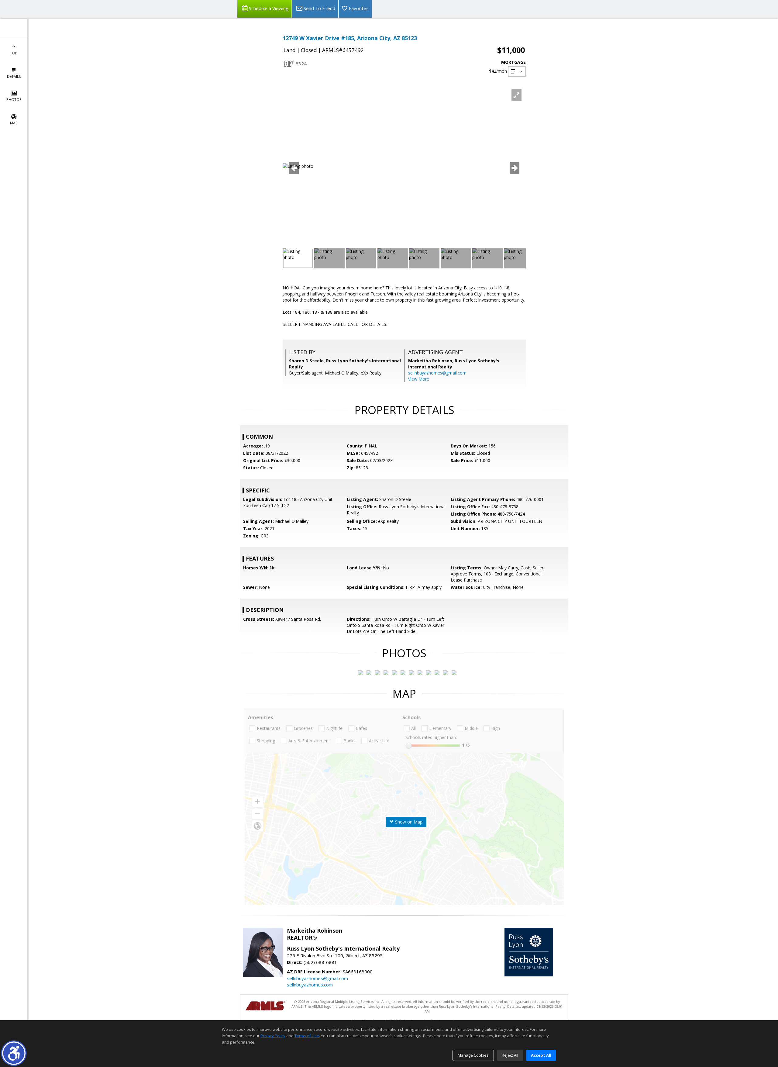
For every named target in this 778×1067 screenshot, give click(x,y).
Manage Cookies (473, 1055)
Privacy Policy (272, 1035)
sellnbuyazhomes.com (310, 985)
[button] (14, 1053)
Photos (13, 99)
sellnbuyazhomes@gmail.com (437, 373)
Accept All (541, 1055)
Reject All (510, 1055)
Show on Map (408, 822)
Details (14, 76)
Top (13, 53)
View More (418, 379)
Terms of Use (306, 1035)
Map (14, 123)
